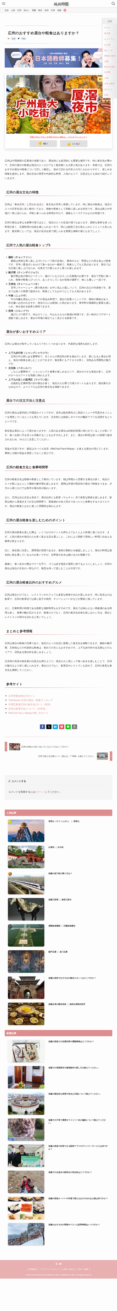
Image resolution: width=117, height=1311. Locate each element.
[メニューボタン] (3, 3)
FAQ (23, 38)
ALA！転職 (83, 1243)
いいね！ (74, 118)
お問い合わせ (69, 1243)
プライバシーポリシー (50, 1243)
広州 (13, 38)
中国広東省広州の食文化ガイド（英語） (30, 679)
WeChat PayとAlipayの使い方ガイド (28, 687)
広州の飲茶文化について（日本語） (27, 683)
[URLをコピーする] (74, 701)
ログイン (40, 766)
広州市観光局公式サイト (21, 670)
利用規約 (33, 1243)
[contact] (60, 1238)
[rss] (56, 1238)
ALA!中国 (61, 4)
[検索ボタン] (113, 3)
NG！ (43, 118)
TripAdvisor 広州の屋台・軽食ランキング (30, 674)
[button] (42, 701)
